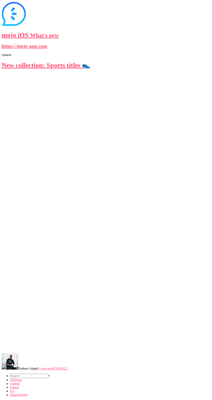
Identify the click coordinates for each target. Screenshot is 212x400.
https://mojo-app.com (24, 46)
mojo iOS (30, 35)
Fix (12, 391)
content (14, 383)
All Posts (16, 380)
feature (14, 387)
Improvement (18, 394)
